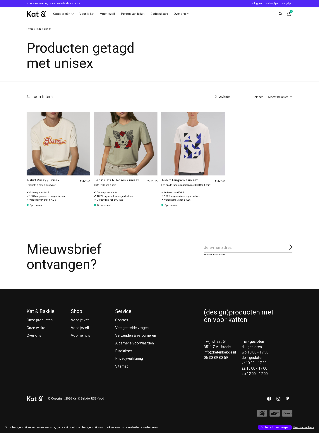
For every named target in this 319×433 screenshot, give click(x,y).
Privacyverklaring (129, 358)
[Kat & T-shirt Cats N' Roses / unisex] (125, 143)
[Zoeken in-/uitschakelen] (280, 14)
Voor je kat (86, 14)
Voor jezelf (107, 14)
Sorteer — (259, 97)
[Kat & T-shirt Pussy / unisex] (58, 143)
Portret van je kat (133, 14)
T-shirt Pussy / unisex (43, 180)
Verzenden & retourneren (135, 335)
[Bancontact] (275, 415)
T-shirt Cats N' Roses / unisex (116, 180)
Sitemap (121, 366)
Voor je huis (80, 335)
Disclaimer (123, 351)
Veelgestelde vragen (132, 328)
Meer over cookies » (303, 427)
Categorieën (61, 14)
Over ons (180, 14)
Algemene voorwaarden (134, 343)
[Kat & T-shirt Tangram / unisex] (193, 143)
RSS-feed (97, 398)
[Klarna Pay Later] (287, 415)
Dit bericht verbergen (275, 427)
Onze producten (40, 320)
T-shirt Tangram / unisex (179, 180)
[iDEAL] (262, 415)
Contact (121, 320)
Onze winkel (36, 328)
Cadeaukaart (159, 14)
